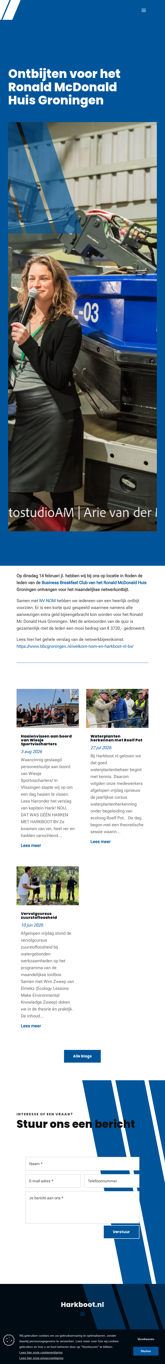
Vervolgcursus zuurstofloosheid (39, 915)
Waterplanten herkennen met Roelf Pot (116, 738)
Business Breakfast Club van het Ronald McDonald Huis (94, 582)
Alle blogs (82, 1056)
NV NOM (47, 600)
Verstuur (121, 1231)
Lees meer (31, 845)
